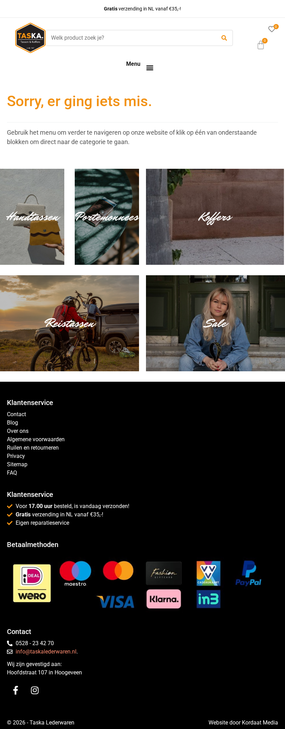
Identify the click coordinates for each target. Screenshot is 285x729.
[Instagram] (34, 690)
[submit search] (224, 38)
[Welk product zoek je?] (129, 38)
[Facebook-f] (15, 690)
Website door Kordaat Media (243, 722)
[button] (149, 67)
